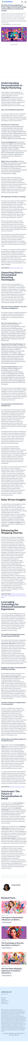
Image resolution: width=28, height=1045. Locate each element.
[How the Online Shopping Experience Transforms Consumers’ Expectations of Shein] (14, 964)
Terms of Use (4, 1003)
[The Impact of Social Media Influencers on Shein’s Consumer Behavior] (14, 913)
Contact (3, 999)
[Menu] (25, 2)
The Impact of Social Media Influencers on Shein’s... (12, 919)
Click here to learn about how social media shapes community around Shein (13, 595)
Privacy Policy (5, 1000)
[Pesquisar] (22, 2)
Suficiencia (4, 1002)
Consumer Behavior (6, 922)
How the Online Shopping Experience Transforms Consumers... (11, 971)
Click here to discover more (17, 787)
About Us (3, 997)
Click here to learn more (16, 268)
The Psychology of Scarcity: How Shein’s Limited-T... (12, 944)
